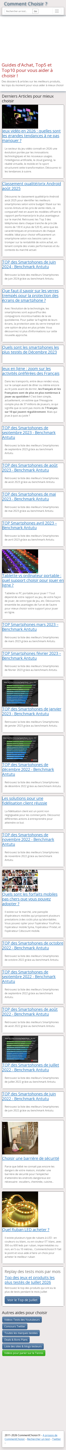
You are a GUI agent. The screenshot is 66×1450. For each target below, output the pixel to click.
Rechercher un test (38, 1439)
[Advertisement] (22, 36)
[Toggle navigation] (56, 11)
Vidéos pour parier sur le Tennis (23, 1353)
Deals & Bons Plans (16, 1339)
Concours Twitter (14, 1326)
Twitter (56, 1439)
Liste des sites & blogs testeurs (23, 1346)
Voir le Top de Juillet (22, 1300)
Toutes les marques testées (21, 1333)
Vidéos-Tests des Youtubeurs (22, 1319)
